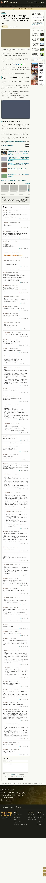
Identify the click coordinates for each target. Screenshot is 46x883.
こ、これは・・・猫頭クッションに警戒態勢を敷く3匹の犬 (8, 242)
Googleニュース (41, 856)
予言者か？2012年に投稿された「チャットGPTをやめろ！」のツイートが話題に (36, 45)
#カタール (24, 180)
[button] (44, 874)
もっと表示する (15, 220)
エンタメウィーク (41, 863)
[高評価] (24, 261)
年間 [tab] (42, 30)
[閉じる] (45, 9)
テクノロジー (22, 6)
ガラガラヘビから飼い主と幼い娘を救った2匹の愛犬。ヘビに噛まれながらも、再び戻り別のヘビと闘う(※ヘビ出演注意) (22, 243)
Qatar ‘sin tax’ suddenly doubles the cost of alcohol (15, 141)
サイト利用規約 (17, 859)
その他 (43, 6)
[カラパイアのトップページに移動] (6, 855)
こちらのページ (19, 818)
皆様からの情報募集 (32, 858)
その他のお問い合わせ (32, 861)
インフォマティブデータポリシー (20, 866)
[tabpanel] (38, 45)
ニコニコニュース (41, 861)
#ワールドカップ (17, 180)
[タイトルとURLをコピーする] (24, 64)
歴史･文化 (17, 6)
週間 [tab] (33, 30)
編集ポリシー (16, 861)
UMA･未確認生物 (37, 6)
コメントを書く (24, 249)
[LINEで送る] (21, 64)
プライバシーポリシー (18, 864)
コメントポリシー (14, 816)
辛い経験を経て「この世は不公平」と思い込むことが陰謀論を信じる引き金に (35, 55)
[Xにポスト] (13, 64)
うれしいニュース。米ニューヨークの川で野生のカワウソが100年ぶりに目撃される (35, 35)
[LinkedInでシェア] (19, 64)
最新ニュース (3, 6)
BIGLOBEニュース (41, 859)
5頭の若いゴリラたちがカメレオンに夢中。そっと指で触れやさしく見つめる (35, 50)
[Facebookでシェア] (16, 64)
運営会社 (16, 858)
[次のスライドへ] (28, 232)
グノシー (39, 866)
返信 (21, 260)
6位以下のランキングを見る (38, 57)
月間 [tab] (38, 30)
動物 (8, 6)
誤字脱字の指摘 (31, 856)
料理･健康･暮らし (30, 6)
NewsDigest (40, 864)
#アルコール (4, 180)
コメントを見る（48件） (8, 145)
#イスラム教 (10, 180)
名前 (5, 803)
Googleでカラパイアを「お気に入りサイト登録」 (23, 8)
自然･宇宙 (12, 6)
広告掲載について (31, 859)
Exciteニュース (40, 858)
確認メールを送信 (37, 20)
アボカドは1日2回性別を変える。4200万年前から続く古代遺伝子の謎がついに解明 (36, 40)
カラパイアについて (31, 2)
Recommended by (24, 223)
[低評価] (27, 261)
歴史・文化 (3, 12)
